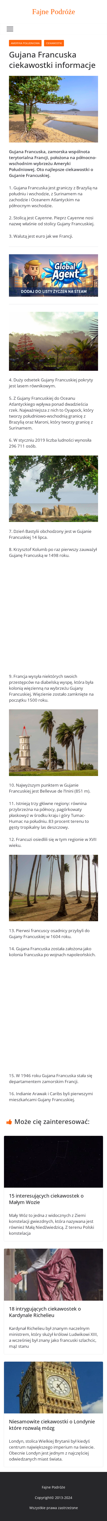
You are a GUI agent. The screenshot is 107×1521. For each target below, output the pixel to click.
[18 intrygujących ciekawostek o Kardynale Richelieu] (53, 1251)
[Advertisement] (53, 618)
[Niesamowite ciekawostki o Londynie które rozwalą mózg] (53, 1364)
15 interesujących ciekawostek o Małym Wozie (46, 1198)
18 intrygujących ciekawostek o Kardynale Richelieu (45, 1312)
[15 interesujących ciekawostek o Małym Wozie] (53, 1139)
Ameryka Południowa (25, 43)
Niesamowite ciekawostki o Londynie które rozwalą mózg (52, 1424)
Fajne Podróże (53, 11)
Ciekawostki (54, 43)
